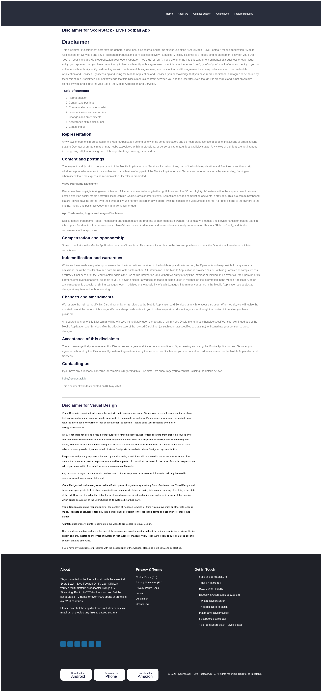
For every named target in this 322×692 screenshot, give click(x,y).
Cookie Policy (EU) (146, 577)
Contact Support (202, 13)
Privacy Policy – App (147, 587)
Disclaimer (142, 598)
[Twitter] (63, 644)
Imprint (140, 593)
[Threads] (77, 644)
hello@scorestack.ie (74, 378)
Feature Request (243, 13)
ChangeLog (222, 13)
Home (169, 13)
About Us (183, 13)
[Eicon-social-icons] (70, 644)
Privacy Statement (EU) (149, 582)
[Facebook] (91, 644)
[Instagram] (84, 644)
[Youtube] (98, 644)
